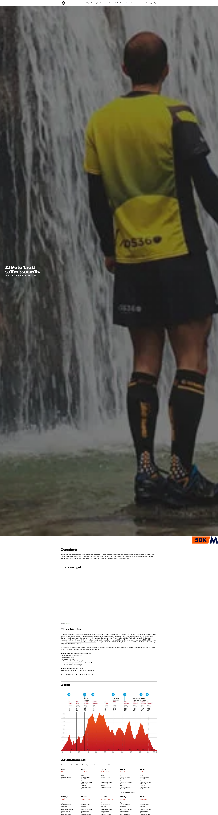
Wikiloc (68, 623)
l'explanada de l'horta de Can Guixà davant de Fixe (81, 642)
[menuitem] (88, 3)
